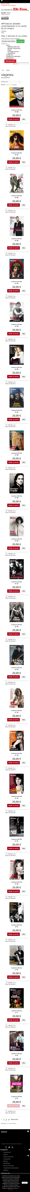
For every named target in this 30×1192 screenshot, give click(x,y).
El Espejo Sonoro (13, 51)
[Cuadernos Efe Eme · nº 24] (17, 269)
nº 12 (16, 797)
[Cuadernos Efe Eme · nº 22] (17, 355)
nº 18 (16, 540)
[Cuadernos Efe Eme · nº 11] (17, 827)
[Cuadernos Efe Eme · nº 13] (17, 741)
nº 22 (16, 368)
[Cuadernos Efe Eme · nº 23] (17, 312)
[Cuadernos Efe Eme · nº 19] (17, 483)
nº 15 (16, 668)
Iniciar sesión (5, 4)
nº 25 (16, 239)
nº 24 (16, 282)
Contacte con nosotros (8, 5)
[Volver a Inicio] (2, 70)
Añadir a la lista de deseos (10, 125)
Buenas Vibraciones (14, 48)
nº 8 (16, 969)
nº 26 (16, 196)
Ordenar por (4, 81)
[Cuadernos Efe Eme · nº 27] (17, 140)
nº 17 (16, 582)
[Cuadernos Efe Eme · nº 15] (17, 655)
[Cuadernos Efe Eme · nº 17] (17, 569)
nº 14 (16, 711)
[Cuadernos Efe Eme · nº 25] (17, 226)
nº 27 (16, 153)
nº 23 (16, 325)
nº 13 (16, 754)
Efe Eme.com (10, 61)
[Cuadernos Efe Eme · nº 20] (17, 440)
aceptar (25, 1182)
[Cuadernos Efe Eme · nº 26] (17, 183)
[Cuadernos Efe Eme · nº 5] (17, 1084)
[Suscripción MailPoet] (11, 1139)
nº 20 (16, 454)
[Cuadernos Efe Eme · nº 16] (17, 612)
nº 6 (16, 1054)
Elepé (9, 50)
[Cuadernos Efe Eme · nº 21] (17, 398)
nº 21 (16, 411)
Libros (8, 45)
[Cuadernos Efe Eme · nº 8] (17, 955)
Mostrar (3, 84)
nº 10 (16, 883)
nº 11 (16, 840)
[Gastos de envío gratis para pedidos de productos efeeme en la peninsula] (15, 1)
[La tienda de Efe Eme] (15, 9)
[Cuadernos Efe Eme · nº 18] (17, 526)
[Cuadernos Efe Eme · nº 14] (17, 698)
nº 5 (16, 1097)
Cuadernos (7, 1152)
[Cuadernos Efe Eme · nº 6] (17, 1041)
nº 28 (16, 111)
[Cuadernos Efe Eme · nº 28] (17, 97)
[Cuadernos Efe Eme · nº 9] (17, 912)
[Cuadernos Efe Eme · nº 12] (17, 784)
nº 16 (16, 625)
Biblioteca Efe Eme (14, 47)
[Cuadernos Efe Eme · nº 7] (17, 998)
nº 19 (16, 497)
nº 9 (16, 926)
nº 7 (16, 1011)
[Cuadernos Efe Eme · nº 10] (17, 869)
